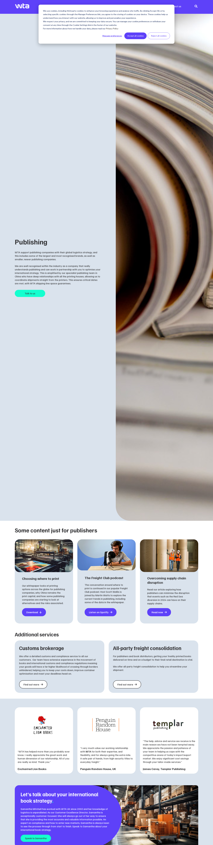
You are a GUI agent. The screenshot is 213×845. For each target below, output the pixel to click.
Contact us (175, 6)
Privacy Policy (112, 28)
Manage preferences (112, 36)
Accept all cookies (135, 36)
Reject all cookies (159, 36)
